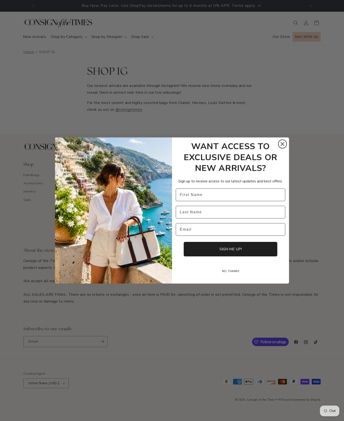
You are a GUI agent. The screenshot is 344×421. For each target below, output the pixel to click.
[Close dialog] (282, 144)
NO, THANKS (230, 271)
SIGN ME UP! (231, 249)
